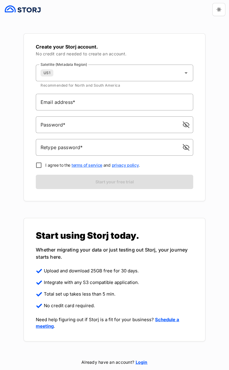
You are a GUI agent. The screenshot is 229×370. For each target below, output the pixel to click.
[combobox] (114, 73)
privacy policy (125, 165)
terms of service (87, 165)
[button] (186, 124)
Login (142, 362)
